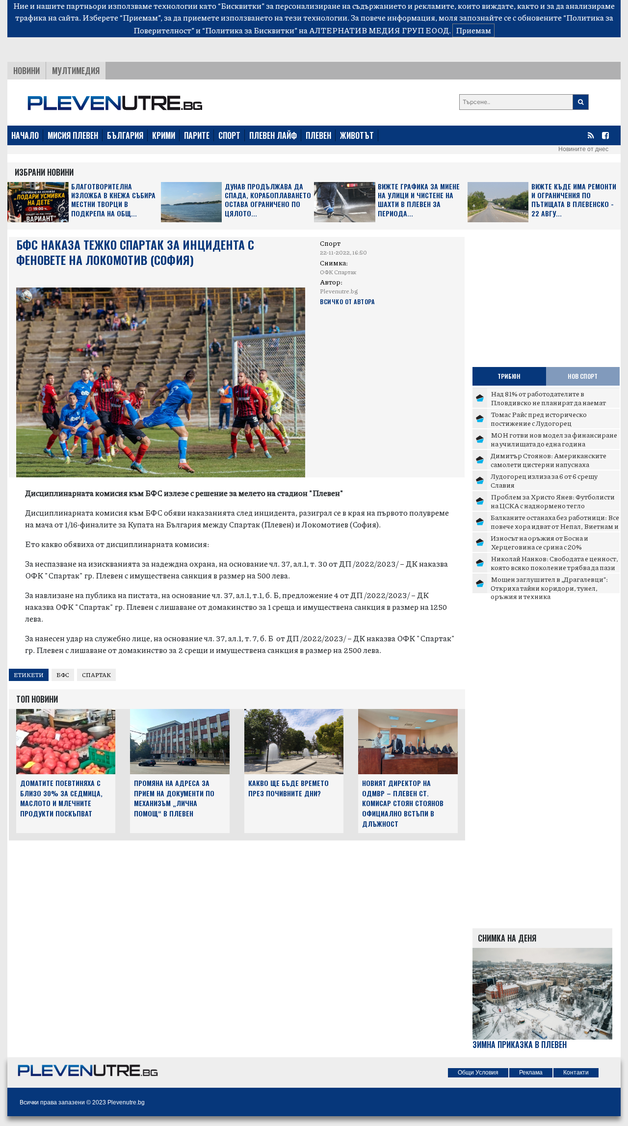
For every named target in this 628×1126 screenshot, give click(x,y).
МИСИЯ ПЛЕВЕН (73, 135)
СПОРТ (229, 135)
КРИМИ (163, 135)
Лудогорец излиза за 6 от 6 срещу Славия (544, 480)
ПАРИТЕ (196, 135)
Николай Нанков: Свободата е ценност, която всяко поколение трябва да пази (554, 562)
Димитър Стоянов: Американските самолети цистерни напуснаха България (548, 463)
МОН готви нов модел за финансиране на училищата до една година (554, 439)
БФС (62, 675)
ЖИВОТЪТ (357, 135)
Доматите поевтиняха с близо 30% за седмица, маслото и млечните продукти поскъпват (61, 798)
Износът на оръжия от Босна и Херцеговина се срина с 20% (539, 542)
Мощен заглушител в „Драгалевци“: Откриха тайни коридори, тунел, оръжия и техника (549, 587)
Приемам (473, 30)
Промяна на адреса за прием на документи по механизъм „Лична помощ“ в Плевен (174, 798)
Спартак (96, 675)
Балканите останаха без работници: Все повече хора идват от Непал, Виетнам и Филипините (555, 525)
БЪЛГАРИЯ (125, 135)
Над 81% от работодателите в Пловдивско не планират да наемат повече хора (548, 402)
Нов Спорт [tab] (583, 376)
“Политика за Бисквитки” (249, 30)
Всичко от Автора (347, 301)
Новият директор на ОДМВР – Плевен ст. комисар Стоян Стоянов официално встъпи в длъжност (403, 803)
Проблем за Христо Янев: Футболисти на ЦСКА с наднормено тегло (553, 501)
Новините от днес (583, 149)
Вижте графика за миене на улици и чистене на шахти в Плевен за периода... (419, 200)
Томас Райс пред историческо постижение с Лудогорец (539, 418)
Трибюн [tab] (509, 376)
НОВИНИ (26, 71)
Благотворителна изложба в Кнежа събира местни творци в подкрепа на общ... (113, 200)
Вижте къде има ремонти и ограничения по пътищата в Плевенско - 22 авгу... (573, 200)
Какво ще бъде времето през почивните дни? (288, 788)
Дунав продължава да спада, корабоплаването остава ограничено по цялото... (268, 200)
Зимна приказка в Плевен (519, 1045)
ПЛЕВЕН (318, 135)
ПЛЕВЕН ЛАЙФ (273, 135)
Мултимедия (76, 71)
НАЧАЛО (25, 135)
